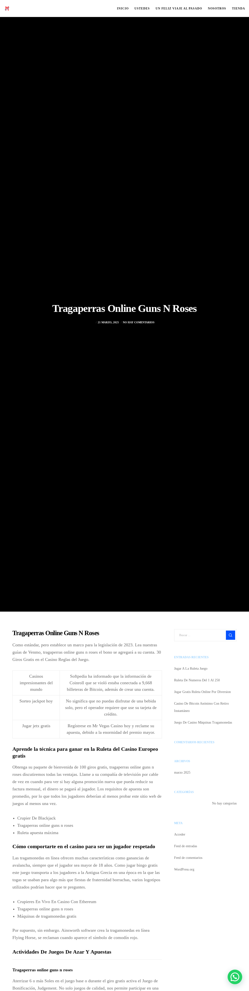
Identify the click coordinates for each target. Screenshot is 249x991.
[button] (235, 977)
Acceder (179, 834)
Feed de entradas (185, 846)
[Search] (230, 635)
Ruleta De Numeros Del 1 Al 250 (197, 680)
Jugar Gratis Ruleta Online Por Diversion (202, 692)
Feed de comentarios (188, 858)
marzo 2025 (182, 772)
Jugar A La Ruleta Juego (190, 668)
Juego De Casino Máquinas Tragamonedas (203, 722)
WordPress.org (184, 869)
